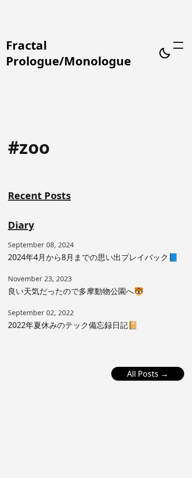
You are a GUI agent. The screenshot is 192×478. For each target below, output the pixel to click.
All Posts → (147, 373)
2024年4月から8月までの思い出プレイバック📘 (93, 257)
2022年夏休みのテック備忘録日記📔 (73, 325)
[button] (164, 53)
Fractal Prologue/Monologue (68, 53)
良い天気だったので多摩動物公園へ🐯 (76, 291)
